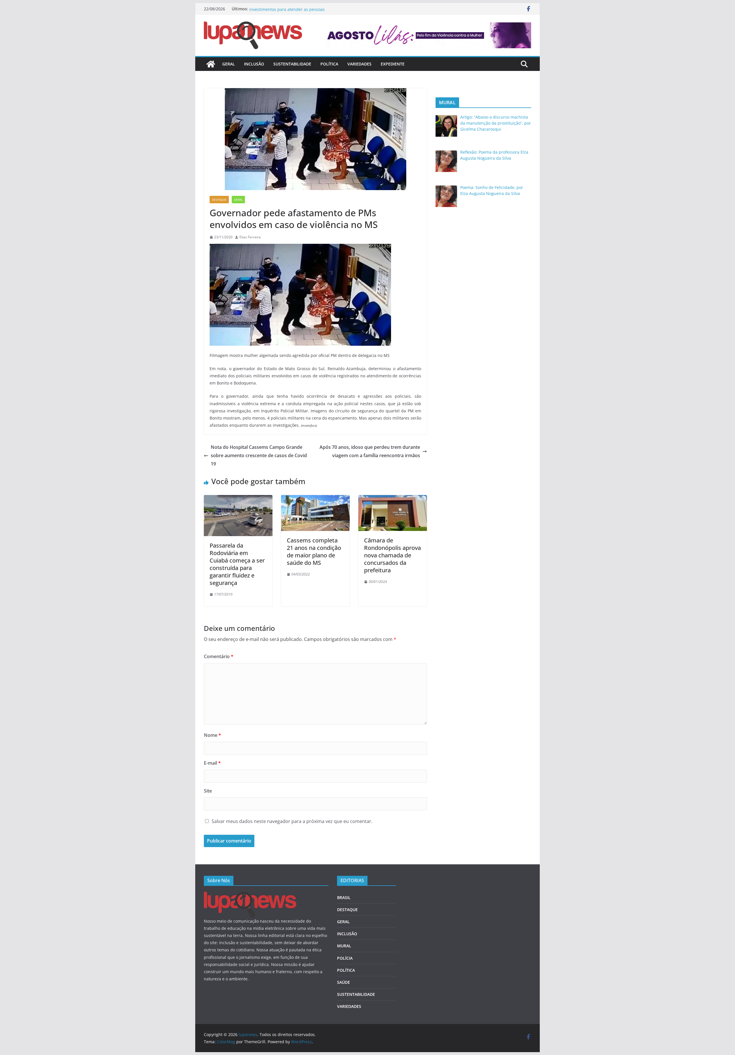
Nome (212, 735)
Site (208, 791)
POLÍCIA (345, 958)
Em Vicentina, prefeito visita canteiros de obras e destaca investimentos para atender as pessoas (304, 11)
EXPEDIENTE (393, 64)
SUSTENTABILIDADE (292, 64)
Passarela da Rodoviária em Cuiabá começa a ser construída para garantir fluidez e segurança (237, 564)
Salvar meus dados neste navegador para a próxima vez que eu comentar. (292, 821)
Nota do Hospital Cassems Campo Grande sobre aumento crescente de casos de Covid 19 (259, 455)
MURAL (344, 945)
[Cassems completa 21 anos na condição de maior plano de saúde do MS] (315, 499)
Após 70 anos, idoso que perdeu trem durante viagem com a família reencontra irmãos (370, 451)
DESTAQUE (219, 200)
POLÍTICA (329, 64)
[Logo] (250, 895)
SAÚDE (343, 982)
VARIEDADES (359, 64)
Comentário (218, 656)
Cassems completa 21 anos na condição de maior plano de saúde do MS (314, 551)
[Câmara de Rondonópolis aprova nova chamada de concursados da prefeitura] (392, 499)
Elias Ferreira (250, 237)
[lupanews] (211, 64)
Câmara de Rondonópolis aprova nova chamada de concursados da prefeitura (392, 555)
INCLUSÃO (254, 64)
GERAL (228, 64)
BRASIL (344, 897)
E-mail (212, 763)
